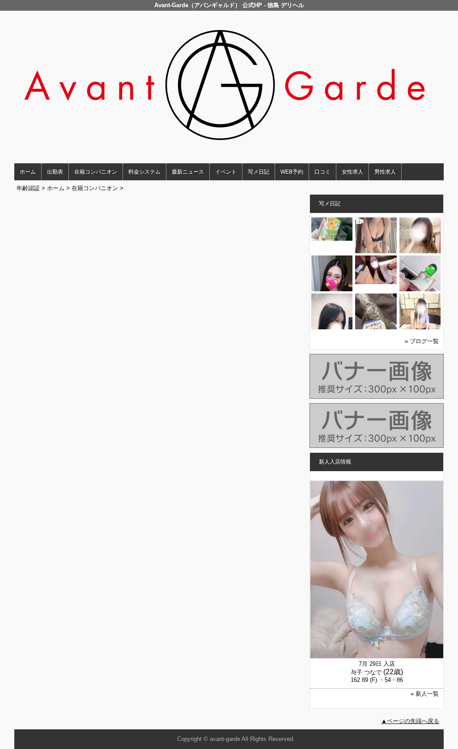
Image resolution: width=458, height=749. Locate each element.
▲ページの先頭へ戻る (410, 721)
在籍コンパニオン (95, 172)
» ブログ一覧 (422, 341)
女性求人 (352, 172)
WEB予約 (291, 172)
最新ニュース (188, 172)
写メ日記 (258, 172)
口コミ (322, 172)
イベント (226, 172)
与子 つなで (366, 672)
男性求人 (385, 172)
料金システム (144, 172)
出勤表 (55, 172)
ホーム (28, 172)
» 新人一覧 (425, 693)
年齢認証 (28, 188)
